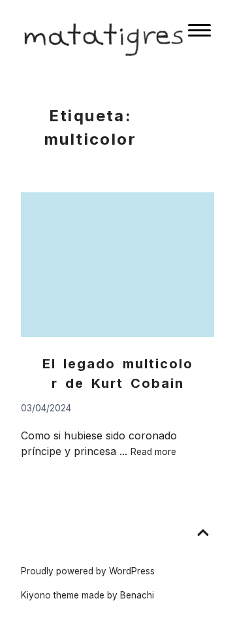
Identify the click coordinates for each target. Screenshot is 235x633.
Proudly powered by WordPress (88, 571)
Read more (153, 452)
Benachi (137, 595)
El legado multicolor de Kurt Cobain (117, 373)
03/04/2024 (46, 408)
